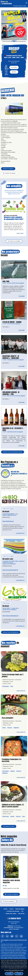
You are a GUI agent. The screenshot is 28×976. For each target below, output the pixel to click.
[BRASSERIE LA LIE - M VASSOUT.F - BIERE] (14, 417)
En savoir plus (20, 533)
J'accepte (18, 973)
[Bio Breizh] (14, 499)
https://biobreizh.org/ (8, 521)
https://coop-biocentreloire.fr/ (10, 570)
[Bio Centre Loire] (14, 546)
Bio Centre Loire (8, 559)
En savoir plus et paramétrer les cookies (14, 970)
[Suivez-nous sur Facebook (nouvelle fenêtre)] (2, 936)
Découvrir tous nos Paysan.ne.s (11, 632)
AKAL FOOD (6, 281)
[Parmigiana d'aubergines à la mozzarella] (14, 746)
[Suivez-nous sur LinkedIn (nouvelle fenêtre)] (7, 936)
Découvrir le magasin (8, 168)
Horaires (14, 72)
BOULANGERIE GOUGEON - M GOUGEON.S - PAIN (11, 393)
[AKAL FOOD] (14, 270)
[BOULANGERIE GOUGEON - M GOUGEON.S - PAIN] (14, 381)
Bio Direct (6, 606)
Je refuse (9, 973)
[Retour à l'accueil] (4, 2)
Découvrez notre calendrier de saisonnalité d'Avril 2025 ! (14, 218)
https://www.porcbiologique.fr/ (10, 615)
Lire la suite (20, 233)
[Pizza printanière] (14, 705)
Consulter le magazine (12, 895)
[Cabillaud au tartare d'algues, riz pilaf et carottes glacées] (14, 791)
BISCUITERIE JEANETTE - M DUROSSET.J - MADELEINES (11, 357)
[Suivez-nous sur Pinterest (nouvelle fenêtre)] (21, 936)
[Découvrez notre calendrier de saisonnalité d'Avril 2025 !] (14, 206)
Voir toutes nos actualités (14, 241)
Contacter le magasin (10, 173)
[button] (2, 26)
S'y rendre (14, 67)
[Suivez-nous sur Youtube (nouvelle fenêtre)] (12, 936)
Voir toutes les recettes (8, 826)
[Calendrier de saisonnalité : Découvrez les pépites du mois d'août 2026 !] (14, 26)
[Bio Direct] (14, 593)
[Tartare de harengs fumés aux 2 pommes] (14, 661)
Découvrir (22, 296)
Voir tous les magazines (9, 901)
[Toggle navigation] (26, 3)
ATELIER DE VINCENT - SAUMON (12, 322)
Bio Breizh (6, 512)
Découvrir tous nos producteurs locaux (12, 452)
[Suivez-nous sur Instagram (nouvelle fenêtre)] (16, 936)
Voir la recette (21, 690)
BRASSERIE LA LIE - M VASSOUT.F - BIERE (13, 429)
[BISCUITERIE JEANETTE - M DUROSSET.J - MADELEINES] (14, 345)
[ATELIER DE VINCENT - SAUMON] (14, 310)
